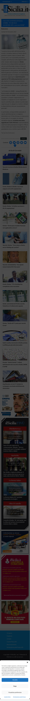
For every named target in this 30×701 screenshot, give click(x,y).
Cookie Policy (7, 696)
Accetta (15, 680)
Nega (15, 686)
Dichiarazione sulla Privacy (19, 696)
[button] (27, 662)
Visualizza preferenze (15, 692)
